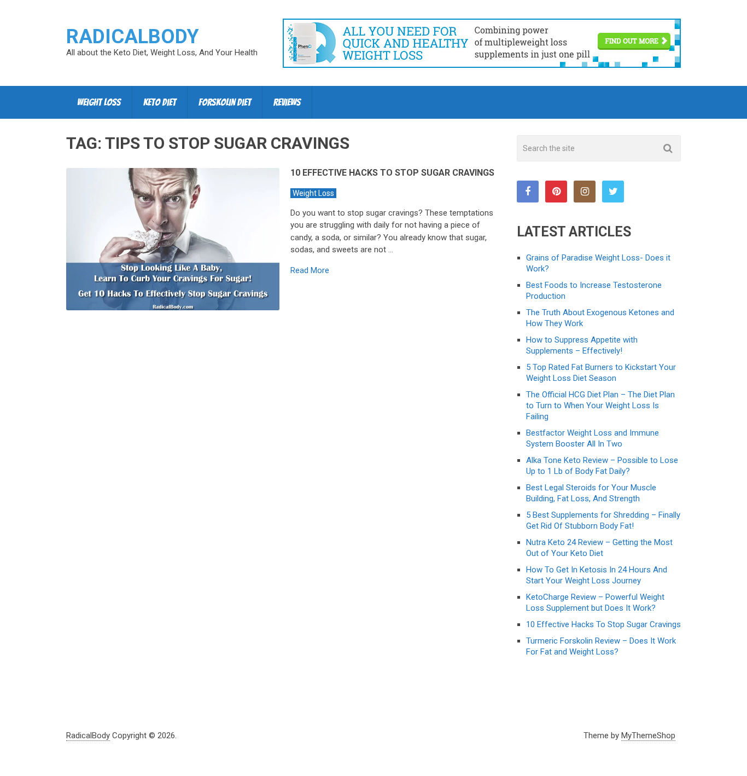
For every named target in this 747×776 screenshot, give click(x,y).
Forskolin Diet (225, 102)
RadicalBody (132, 37)
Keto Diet (159, 102)
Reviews (287, 102)
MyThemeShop (648, 735)
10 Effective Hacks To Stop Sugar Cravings (392, 172)
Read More (309, 271)
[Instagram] (585, 191)
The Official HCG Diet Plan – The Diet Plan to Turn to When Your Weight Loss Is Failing (600, 405)
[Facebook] (528, 191)
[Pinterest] (556, 191)
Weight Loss (99, 102)
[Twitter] (613, 191)
